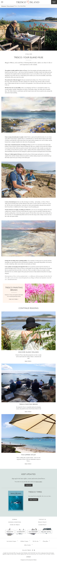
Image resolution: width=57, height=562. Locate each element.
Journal (14, 519)
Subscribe (28, 485)
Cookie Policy (42, 524)
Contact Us (42, 519)
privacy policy (39, 481)
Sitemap (28, 556)
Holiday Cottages (24, 541)
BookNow (54, 2)
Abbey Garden (27, 545)
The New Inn (35, 541)
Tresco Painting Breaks (28, 404)
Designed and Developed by (28, 559)
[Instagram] (34, 550)
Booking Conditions (14, 522)
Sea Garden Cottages (11, 541)
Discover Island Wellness (28, 352)
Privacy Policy (42, 522)
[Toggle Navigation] (2, 2)
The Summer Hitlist (28, 455)
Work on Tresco (15, 524)
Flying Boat (45, 541)
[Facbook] (32, 550)
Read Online (33, 499)
